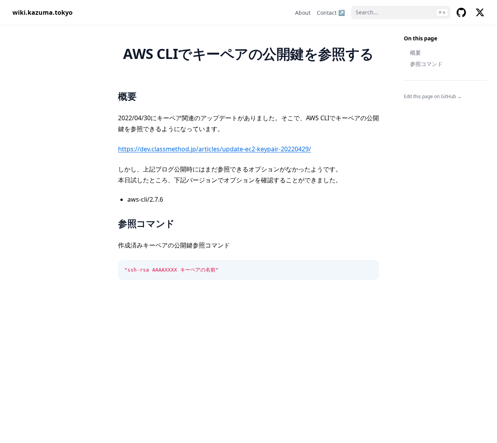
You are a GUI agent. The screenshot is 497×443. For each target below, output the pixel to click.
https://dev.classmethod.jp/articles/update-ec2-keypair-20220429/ (214, 149)
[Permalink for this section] (144, 96)
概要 (415, 52)
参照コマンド (426, 63)
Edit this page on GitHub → (433, 96)
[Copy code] (369, 270)
